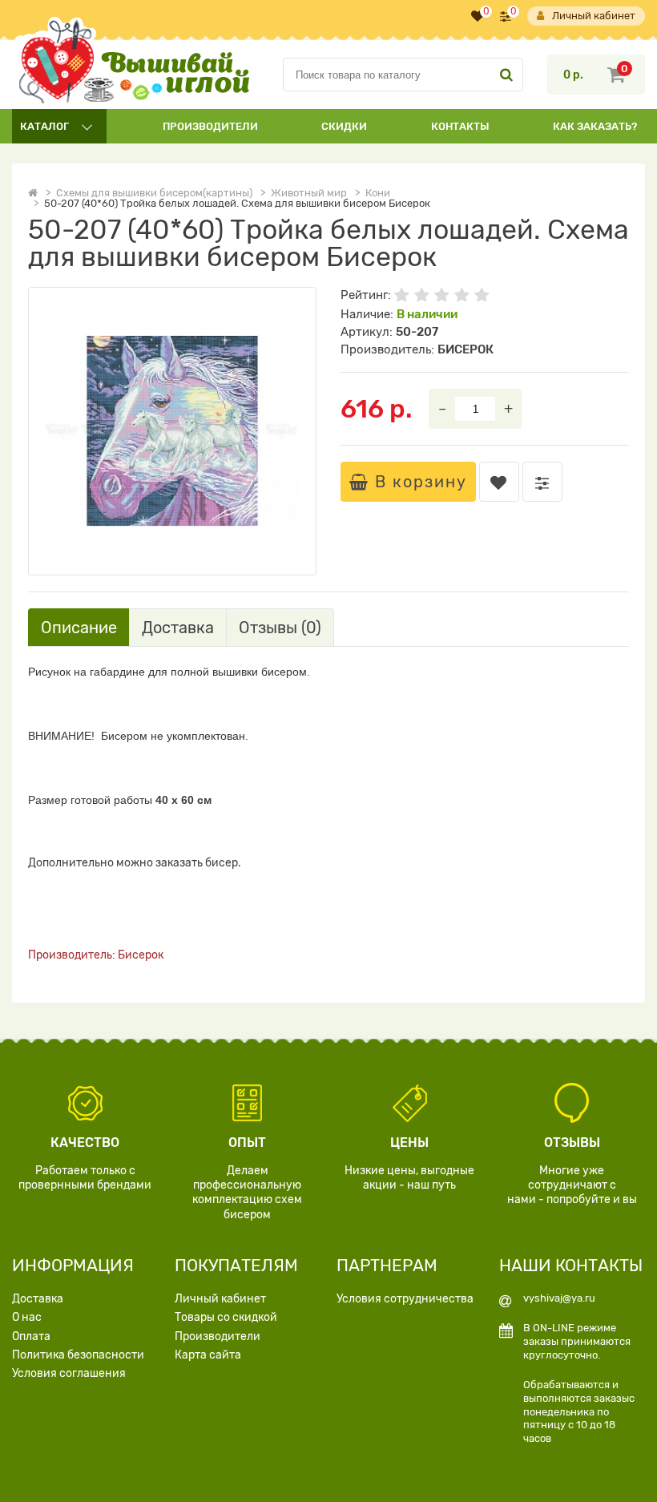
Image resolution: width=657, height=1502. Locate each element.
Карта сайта (208, 1355)
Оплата (31, 1336)
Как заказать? (595, 126)
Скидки (344, 126)
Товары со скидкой (226, 1317)
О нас (27, 1317)
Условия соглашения (69, 1373)
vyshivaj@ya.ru (559, 1298)
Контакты (460, 126)
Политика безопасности (78, 1355)
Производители (210, 126)
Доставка (37, 1299)
